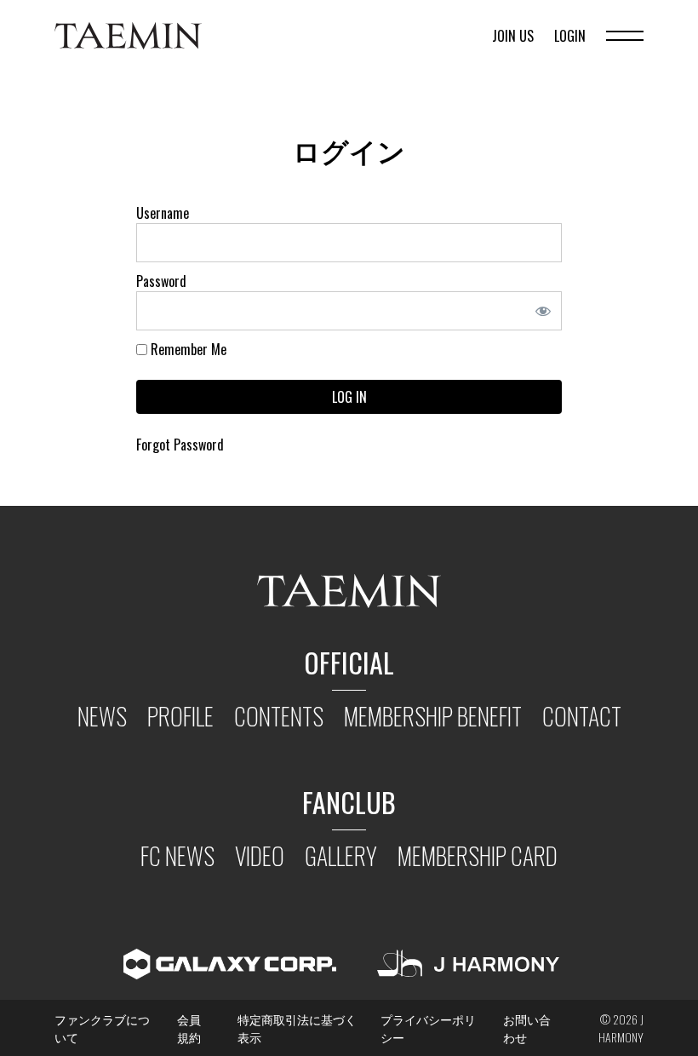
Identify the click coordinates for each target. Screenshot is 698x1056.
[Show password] (548, 310)
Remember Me (186, 349)
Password (161, 281)
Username (162, 213)
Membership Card (478, 855)
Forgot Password (180, 444)
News (102, 715)
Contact (581, 715)
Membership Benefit (433, 715)
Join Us (513, 36)
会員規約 (189, 1028)
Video (259, 855)
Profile (180, 715)
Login (570, 36)
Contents (278, 715)
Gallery (341, 855)
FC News (177, 855)
